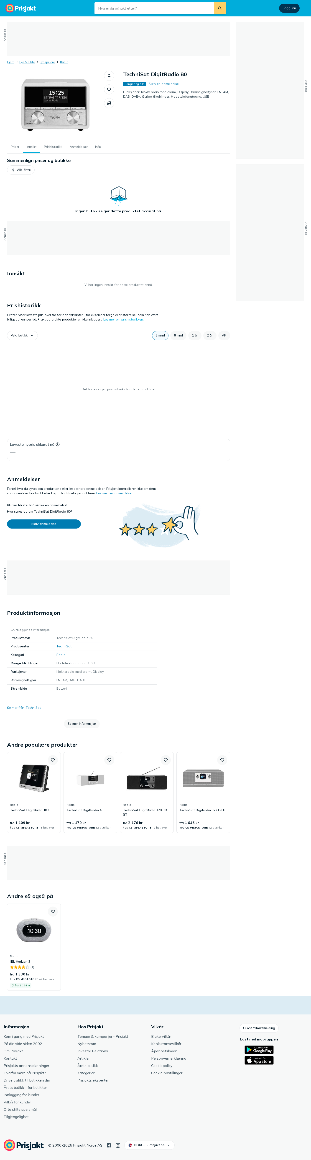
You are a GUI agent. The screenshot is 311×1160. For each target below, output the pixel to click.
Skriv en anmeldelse (164, 84)
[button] (109, 76)
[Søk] (220, 8)
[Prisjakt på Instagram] (118, 1145)
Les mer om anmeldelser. (114, 493)
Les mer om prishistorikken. (123, 319)
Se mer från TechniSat (24, 708)
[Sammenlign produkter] (109, 103)
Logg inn (289, 8)
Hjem (10, 62)
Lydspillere (47, 62)
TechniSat (63, 646)
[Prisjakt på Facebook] (109, 1145)
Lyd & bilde (27, 62)
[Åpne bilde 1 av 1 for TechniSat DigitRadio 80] (55, 105)
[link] (34, 792)
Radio (64, 62)
